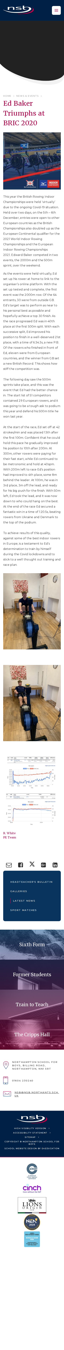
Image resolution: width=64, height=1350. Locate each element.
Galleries (18, 891)
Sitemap (30, 1137)
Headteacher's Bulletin (31, 881)
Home (7, 96)
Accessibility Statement (30, 1133)
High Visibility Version (30, 1128)
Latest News (24, 900)
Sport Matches (23, 910)
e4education (51, 1148)
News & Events (27, 96)
